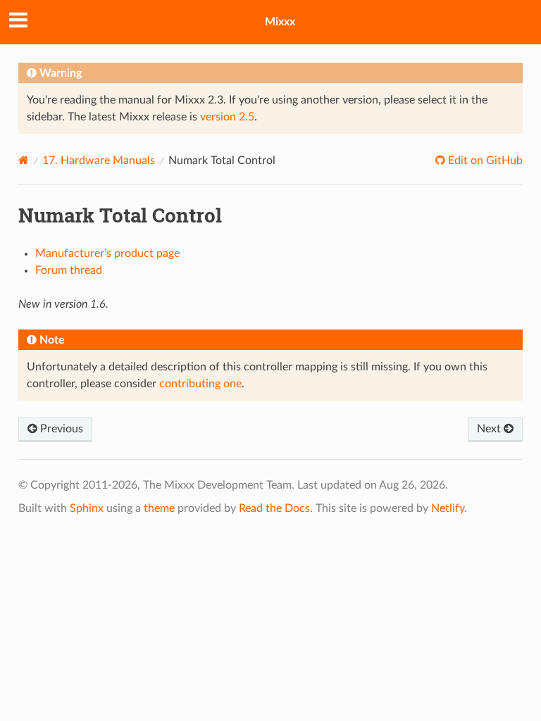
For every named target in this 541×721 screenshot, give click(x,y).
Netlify (447, 508)
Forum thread (68, 270)
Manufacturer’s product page (107, 253)
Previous (60, 428)
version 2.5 (227, 117)
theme (159, 508)
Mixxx (280, 21)
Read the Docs (274, 508)
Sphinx (87, 508)
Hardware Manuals (98, 160)
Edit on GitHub (484, 160)
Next (490, 428)
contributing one (200, 383)
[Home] (23, 160)
